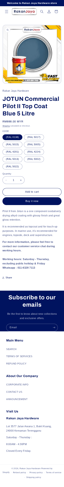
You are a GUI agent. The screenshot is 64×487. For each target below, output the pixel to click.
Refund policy (19, 472)
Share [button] (9, 277)
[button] (6, 11)
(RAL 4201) (12, 152)
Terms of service (54, 472)
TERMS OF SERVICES (19, 356)
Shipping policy (33, 477)
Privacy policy (36, 472)
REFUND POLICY (16, 363)
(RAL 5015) (12, 144)
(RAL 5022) (12, 166)
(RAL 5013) (12, 159)
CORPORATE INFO (17, 384)
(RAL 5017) (34, 137)
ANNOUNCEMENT (17, 399)
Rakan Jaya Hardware (30, 468)
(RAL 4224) (34, 152)
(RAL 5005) (34, 144)
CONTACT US (14, 392)
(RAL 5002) (34, 159)
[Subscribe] (54, 327)
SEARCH (11, 349)
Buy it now (32, 201)
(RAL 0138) (12, 137)
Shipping (6, 126)
